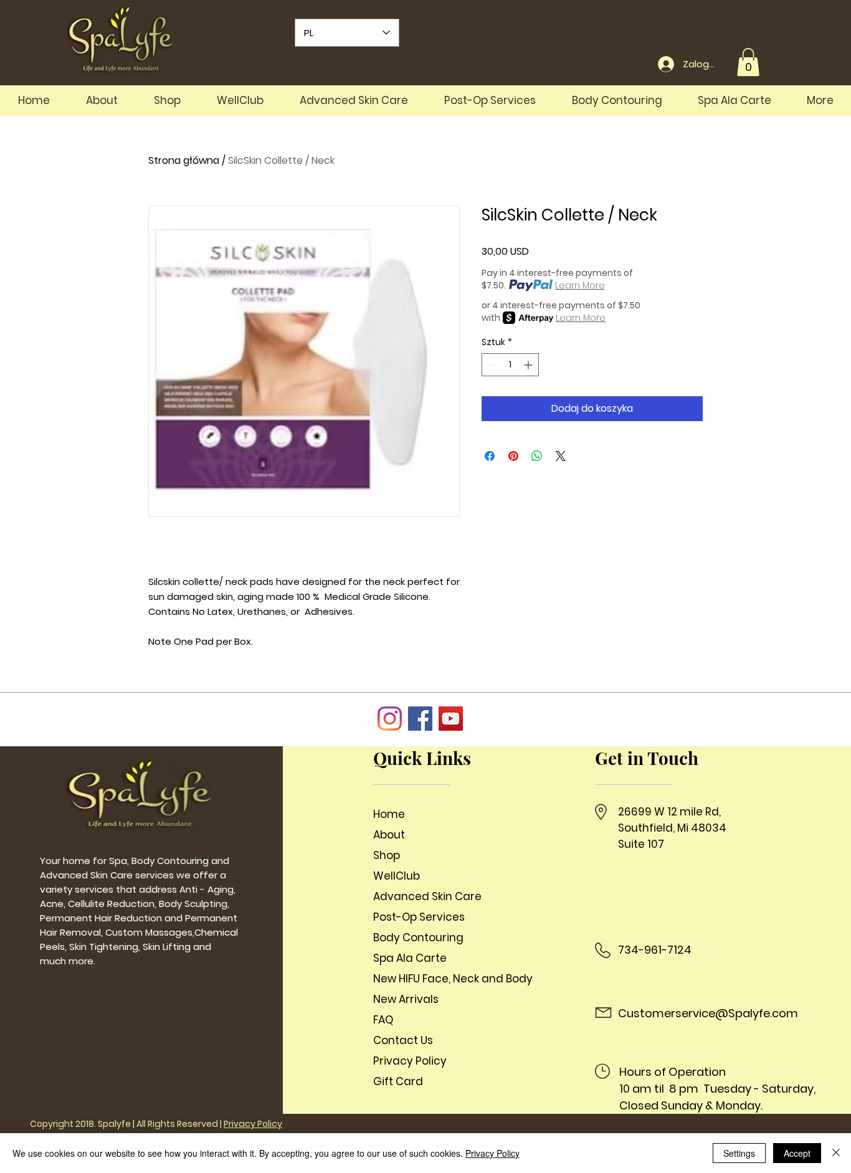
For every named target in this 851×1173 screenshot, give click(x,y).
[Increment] (529, 365)
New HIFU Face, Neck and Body (448, 978)
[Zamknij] (836, 1153)
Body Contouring (418, 937)
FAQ (383, 1019)
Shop (386, 855)
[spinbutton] (510, 365)
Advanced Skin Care (427, 896)
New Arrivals (406, 999)
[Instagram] (390, 718)
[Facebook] (420, 718)
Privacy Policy (410, 1060)
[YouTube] (451, 718)
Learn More (580, 285)
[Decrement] (491, 365)
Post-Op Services (419, 916)
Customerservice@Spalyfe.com (708, 1013)
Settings (739, 1153)
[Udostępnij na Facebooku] (489, 456)
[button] (748, 62)
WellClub (396, 875)
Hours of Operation (672, 1072)
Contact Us (403, 1040)
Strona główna (183, 160)
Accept (797, 1153)
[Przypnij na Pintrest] (513, 456)
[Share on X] (560, 456)
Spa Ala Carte (410, 958)
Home (389, 814)
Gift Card (398, 1081)
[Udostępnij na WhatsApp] (537, 456)
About (389, 834)
